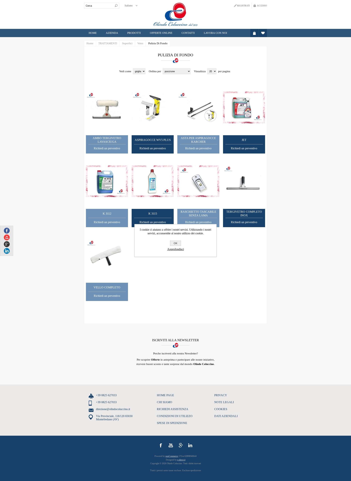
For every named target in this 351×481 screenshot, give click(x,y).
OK (175, 243)
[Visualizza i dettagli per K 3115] (153, 181)
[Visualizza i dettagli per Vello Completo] (107, 255)
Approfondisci (175, 249)
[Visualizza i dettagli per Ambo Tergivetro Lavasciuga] (107, 107)
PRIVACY (220, 395)
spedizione (195, 470)
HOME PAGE (165, 395)
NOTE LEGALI (224, 402)
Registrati (243, 5)
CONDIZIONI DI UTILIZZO (175, 416)
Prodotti (134, 32)
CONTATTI (188, 32)
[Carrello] (254, 33)
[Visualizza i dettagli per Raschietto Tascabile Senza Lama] (198, 181)
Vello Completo (107, 287)
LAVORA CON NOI (215, 32)
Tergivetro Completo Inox (244, 213)
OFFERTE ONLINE (161, 32)
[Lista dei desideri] (263, 33)
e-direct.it (181, 460)
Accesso (262, 5)
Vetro (140, 43)
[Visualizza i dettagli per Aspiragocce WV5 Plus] (153, 107)
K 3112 (107, 213)
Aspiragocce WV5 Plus (153, 139)
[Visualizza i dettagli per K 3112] (107, 181)
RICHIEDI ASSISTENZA (172, 409)
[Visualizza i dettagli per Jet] (244, 107)
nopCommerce (171, 456)
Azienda (112, 32)
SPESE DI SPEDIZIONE (172, 423)
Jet (244, 139)
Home (93, 32)
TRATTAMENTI (107, 43)
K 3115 (152, 213)
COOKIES (220, 409)
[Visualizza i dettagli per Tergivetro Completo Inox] (244, 181)
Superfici (127, 43)
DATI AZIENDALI (226, 416)
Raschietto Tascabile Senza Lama (198, 213)
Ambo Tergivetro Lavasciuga (107, 140)
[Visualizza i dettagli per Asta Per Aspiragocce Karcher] (198, 107)
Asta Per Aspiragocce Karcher (198, 140)
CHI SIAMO (164, 402)
